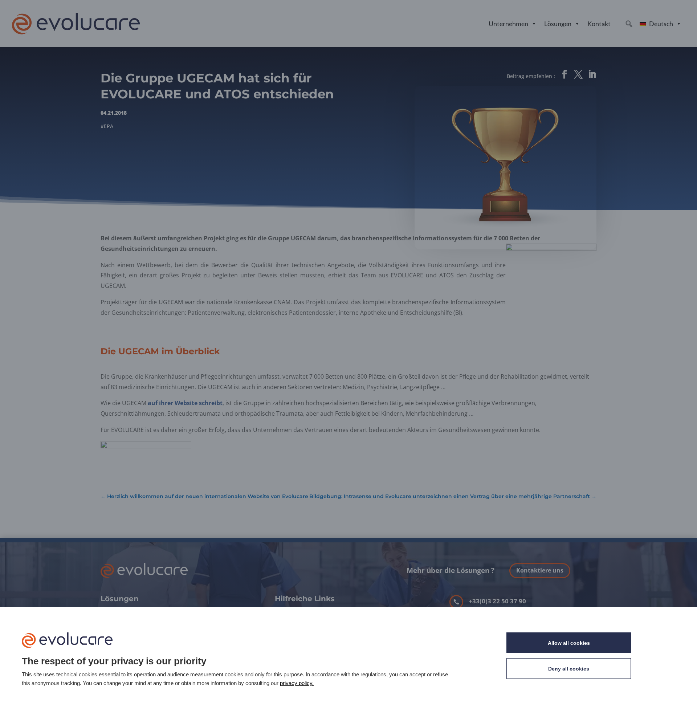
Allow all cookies (569, 643)
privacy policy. (297, 683)
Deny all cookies (568, 669)
